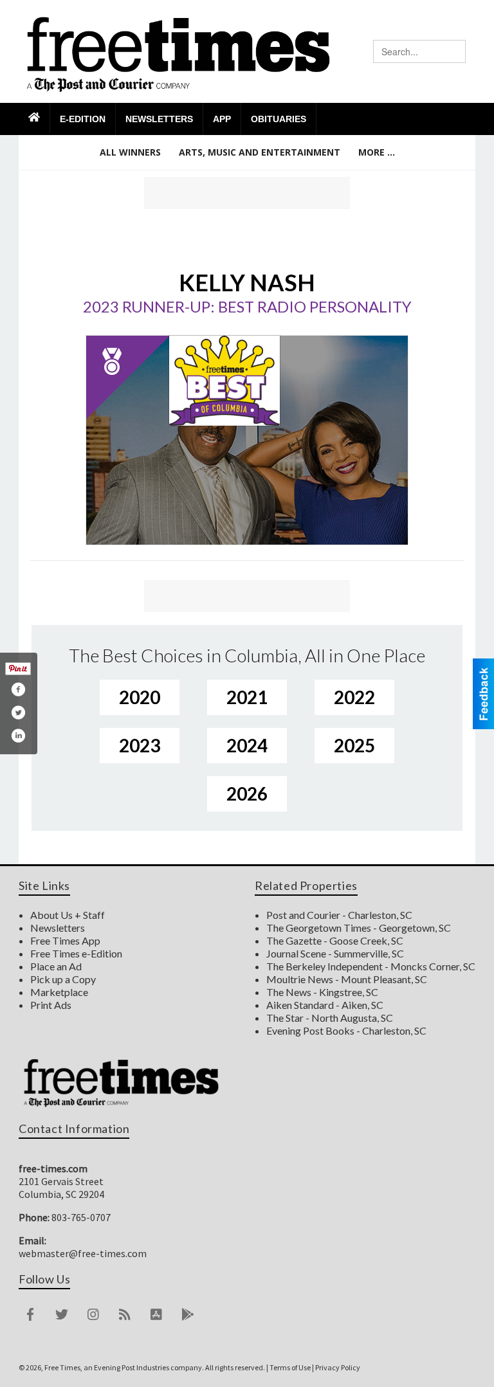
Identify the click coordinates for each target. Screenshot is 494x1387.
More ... (376, 152)
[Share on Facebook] (18, 689)
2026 (247, 793)
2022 (354, 697)
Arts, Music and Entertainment (259, 152)
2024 (247, 745)
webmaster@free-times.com (83, 1253)
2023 (139, 745)
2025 (354, 745)
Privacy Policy (337, 1367)
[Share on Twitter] (18, 712)
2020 (139, 697)
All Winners (130, 152)
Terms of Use (290, 1367)
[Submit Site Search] (455, 51)
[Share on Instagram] (18, 736)
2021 (247, 697)
